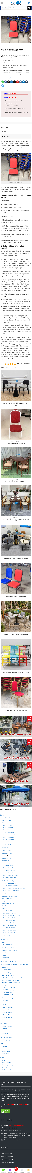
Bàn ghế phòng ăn (6, 893)
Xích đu (2, 1057)
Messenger (10, 1172)
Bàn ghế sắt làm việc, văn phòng (11, 915)
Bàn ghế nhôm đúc (6, 858)
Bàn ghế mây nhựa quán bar (10, 885)
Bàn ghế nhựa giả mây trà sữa (11, 890)
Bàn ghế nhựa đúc (8, 863)
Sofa (1, 1043)
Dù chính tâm (5, 967)
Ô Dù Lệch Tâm (6, 985)
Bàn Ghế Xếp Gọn (6, 935)
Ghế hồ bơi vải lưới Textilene (9, 1019)
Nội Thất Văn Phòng (6, 1037)
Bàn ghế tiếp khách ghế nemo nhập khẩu (16, 558)
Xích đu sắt (4, 1067)
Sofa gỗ (4, 1048)
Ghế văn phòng (6, 1040)
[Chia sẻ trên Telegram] (2, 85)
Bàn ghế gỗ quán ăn (8, 837)
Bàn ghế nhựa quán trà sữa (10, 875)
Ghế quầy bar (4, 1023)
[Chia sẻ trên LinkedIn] (23, 81)
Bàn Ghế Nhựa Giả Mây (8, 880)
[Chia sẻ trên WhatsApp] (2, 81)
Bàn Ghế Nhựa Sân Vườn (9, 877)
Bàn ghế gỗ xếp (7, 844)
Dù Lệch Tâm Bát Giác (9, 987)
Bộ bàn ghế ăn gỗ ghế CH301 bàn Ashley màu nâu (16, 520)
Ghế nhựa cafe (5, 957)
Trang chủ (4, 55)
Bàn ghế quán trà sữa (7, 905)
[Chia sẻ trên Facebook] (5, 81)
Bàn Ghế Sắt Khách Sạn (9, 913)
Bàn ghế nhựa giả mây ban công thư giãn (14, 888)
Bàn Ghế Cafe (4, 939)
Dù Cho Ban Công (6, 973)
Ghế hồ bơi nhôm (6, 1015)
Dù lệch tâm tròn (7, 992)
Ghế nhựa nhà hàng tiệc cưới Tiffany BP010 (16, 672)
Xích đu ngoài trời (6, 1062)
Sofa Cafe (4, 1046)
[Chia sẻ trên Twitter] (11, 81)
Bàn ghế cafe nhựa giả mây (10, 883)
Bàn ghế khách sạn (7, 853)
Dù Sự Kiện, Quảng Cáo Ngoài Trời (11, 982)
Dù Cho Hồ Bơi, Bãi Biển (8, 975)
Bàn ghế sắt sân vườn (9, 932)
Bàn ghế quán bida (6, 901)
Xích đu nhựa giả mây (7, 1065)
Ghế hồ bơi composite (7, 1007)
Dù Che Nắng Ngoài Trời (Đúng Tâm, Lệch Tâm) (14, 964)
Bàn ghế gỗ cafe (7, 825)
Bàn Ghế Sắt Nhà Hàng (9, 920)
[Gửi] (29, 7)
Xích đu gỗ (4, 1060)
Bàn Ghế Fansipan (6, 820)
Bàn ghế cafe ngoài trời (8, 947)
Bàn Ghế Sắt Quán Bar (9, 927)
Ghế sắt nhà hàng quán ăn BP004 (16, 596)
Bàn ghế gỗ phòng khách (9, 834)
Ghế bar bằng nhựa (7, 1026)
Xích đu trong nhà (6, 1069)
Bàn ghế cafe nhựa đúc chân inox (10, 950)
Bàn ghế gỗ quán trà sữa (9, 842)
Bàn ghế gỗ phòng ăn (8, 832)
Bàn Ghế (11, 55)
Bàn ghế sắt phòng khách (9, 925)
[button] (2, 3)
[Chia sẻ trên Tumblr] (26, 81)
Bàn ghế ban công (6, 817)
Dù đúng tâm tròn (7, 969)
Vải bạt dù (5, 1000)
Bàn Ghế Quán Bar (6, 898)
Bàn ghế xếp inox (7, 850)
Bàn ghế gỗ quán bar (8, 839)
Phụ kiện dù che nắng (7, 998)
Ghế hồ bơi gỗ (5, 1010)
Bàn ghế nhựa (5, 860)
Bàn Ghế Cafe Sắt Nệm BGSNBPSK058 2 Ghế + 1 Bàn (16, 404)
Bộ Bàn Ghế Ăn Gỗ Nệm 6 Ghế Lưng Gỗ (16, 481)
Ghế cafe (4, 955)
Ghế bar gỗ (4, 1028)
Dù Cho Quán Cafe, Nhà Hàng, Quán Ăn (12, 977)
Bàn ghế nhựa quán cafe (9, 872)
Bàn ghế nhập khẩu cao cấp (8, 961)
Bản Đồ (28, 1172)
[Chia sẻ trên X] (8, 81)
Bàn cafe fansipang (8, 944)
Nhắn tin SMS (3, 1172)
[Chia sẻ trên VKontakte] (20, 81)
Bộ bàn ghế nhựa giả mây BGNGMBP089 (16, 634)
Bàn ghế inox (5, 847)
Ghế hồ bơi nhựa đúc (7, 1017)
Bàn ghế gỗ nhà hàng (8, 830)
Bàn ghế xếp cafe (6, 952)
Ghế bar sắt (5, 1033)
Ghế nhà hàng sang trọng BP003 (16, 443)
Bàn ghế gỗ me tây (8, 827)
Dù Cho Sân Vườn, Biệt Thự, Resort (11, 980)
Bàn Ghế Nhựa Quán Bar (9, 870)
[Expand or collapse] (29, 136)
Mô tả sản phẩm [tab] (6, 127)
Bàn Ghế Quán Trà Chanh (8, 903)
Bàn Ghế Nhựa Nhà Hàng (9, 865)
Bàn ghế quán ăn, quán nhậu (9, 896)
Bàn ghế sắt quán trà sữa (9, 930)
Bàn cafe (4, 942)
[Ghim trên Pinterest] (17, 81)
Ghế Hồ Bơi (3, 1005)
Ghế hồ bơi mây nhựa (7, 1012)
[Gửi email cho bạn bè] (14, 81)
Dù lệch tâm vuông (8, 994)
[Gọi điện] (16, 1170)
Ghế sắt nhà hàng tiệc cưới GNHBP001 (16, 710)
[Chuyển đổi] (31, 815)
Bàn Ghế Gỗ (5, 822)
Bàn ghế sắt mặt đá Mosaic (10, 918)
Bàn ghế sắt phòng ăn (9, 922)
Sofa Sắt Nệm (5, 1053)
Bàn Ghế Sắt (5, 908)
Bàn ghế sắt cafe (7, 910)
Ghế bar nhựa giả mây (7, 1031)
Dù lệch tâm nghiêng (8, 989)
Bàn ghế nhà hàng (22, 55)
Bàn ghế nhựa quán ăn (9, 868)
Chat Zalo (22, 1172)
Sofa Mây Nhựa (6, 1051)
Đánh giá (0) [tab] (4, 131)
